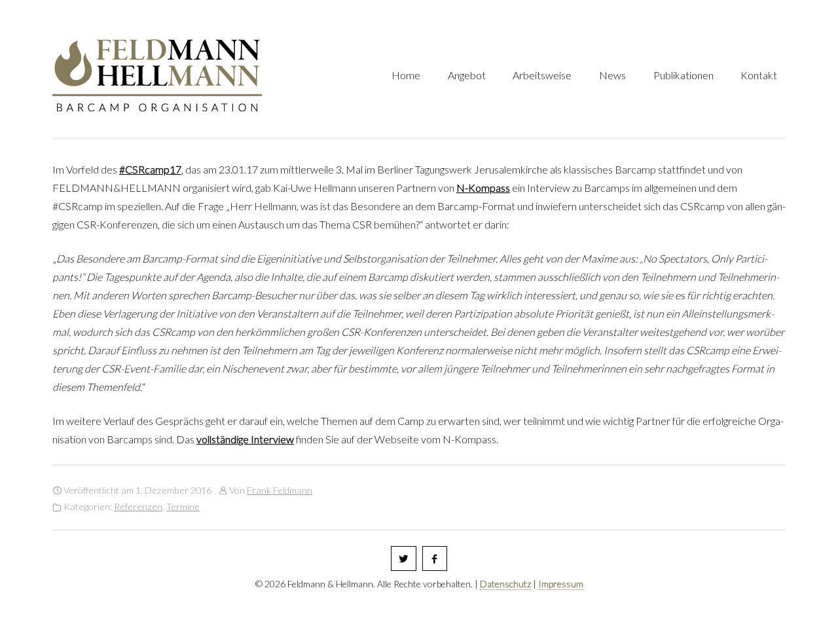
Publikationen (683, 75)
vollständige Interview (245, 439)
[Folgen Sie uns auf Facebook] (435, 559)
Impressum (560, 583)
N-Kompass (483, 187)
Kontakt (758, 75)
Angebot (467, 75)
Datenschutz (505, 583)
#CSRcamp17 (150, 169)
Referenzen (138, 506)
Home (406, 75)
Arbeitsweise (542, 75)
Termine (183, 506)
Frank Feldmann (279, 490)
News (612, 75)
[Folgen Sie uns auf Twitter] (403, 559)
